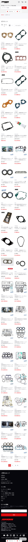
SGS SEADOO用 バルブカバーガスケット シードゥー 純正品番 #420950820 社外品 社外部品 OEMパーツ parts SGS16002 (7, 90)
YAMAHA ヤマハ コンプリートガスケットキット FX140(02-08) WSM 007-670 (21, 296)
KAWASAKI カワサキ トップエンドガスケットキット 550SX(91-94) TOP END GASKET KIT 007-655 (7, 319)
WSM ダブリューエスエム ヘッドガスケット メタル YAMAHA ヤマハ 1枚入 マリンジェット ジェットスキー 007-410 (7, 205)
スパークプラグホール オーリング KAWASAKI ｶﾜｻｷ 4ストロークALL (20, 273)
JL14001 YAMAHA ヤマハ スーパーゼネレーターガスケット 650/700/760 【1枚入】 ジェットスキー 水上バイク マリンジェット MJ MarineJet (21, 251)
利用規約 (3, 477)
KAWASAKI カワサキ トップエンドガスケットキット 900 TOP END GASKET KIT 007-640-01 (7, 365)
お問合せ (3, 475)
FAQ (2, 500)
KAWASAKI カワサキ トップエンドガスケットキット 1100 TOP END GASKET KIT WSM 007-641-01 (20, 342)
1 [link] (9, 465)
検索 (24, 7)
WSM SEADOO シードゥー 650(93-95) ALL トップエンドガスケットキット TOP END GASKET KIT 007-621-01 (21, 411)
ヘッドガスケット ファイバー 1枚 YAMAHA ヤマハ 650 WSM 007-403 (7, 182)
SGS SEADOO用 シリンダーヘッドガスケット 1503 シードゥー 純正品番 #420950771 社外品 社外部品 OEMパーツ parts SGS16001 (7, 228)
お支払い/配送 (4, 479)
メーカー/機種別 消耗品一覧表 (7, 493)
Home (2, 14)
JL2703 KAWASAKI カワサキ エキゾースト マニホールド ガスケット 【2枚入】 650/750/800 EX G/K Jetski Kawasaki (21, 113)
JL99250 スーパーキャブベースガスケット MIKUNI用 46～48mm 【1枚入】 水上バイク (21, 228)
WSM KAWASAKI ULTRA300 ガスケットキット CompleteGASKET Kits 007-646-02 (21, 319)
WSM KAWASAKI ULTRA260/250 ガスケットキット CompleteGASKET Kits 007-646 (7, 342)
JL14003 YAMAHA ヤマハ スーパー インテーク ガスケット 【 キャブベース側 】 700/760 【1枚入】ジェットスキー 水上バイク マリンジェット (7, 251)
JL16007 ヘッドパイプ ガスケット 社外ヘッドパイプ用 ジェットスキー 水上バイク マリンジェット (7, 67)
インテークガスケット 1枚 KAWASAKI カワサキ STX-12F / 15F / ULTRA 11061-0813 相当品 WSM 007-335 (20, 182)
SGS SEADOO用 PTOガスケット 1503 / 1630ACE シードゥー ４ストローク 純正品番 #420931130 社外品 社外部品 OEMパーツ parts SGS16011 (21, 205)
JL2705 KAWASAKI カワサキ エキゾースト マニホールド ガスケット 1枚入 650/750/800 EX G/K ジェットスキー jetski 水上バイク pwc (7, 113)
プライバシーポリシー (6, 481)
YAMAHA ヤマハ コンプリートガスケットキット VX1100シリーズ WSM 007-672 (7, 296)
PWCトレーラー (4, 491)
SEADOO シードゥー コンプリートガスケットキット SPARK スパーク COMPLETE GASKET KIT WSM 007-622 (7, 411)
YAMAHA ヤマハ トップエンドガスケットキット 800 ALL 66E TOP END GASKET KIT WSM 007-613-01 (21, 434)
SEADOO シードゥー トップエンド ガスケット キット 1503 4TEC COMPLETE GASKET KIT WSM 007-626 (21, 365)
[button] (25, 2)
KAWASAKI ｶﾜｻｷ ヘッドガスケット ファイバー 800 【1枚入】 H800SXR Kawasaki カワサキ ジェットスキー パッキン (7, 273)
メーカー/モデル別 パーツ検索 (7, 495)
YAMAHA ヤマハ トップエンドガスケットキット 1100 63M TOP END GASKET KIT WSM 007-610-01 (7, 457)
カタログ (3, 498)
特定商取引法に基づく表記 (7, 483)
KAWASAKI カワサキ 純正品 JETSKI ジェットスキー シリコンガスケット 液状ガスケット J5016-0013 (21, 136)
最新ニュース (4, 496)
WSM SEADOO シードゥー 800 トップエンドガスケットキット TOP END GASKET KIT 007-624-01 (7, 388)
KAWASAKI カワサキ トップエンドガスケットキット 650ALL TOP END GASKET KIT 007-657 (7, 159)
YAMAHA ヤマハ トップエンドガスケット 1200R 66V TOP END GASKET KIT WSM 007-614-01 (7, 434)
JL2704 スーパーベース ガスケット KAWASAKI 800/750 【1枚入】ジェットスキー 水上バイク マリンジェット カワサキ (21, 44)
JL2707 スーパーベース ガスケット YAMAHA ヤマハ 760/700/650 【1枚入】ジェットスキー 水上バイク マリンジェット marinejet (21, 90)
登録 (14, 515)
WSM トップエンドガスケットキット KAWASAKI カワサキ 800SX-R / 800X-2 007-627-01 (21, 159)
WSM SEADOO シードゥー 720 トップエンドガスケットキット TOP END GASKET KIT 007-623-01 (21, 388)
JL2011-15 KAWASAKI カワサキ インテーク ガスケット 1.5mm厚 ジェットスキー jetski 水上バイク (7, 136)
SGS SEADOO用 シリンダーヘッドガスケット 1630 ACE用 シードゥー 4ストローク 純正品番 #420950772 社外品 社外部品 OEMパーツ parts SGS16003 (21, 67)
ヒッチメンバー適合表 (6, 489)
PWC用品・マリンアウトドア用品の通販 (8, 5)
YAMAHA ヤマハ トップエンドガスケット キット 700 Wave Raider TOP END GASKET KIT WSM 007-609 (21, 457)
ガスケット (7, 14)
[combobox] (14, 7)
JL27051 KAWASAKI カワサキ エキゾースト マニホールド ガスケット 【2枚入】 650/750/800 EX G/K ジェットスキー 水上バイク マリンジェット (7, 44)
